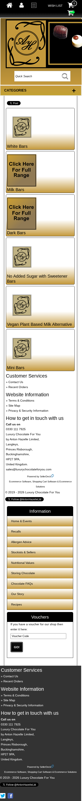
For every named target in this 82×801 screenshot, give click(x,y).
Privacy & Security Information (28, 410)
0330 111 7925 (16, 429)
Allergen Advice (21, 542)
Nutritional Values (22, 562)
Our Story (17, 594)
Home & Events (21, 521)
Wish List (55, 5)
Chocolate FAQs (22, 583)
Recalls (16, 531)
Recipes (16, 604)
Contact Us (15, 382)
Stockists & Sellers (23, 552)
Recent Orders (18, 387)
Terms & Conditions (21, 400)
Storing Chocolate (23, 573)
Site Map (14, 405)
